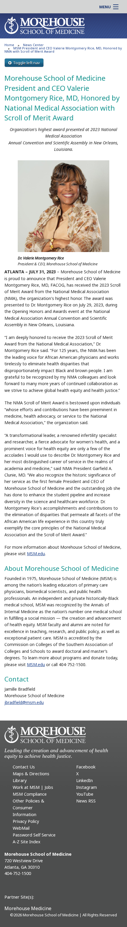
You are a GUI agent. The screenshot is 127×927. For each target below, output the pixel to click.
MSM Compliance (30, 794)
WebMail (21, 828)
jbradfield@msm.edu (24, 702)
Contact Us (24, 767)
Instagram (86, 787)
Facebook (85, 767)
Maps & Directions (31, 773)
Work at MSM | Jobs (33, 787)
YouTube (84, 794)
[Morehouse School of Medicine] (44, 25)
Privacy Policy (26, 821)
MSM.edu (36, 553)
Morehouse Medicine (27, 908)
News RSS (86, 801)
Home (9, 45)
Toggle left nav (26, 62)
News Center (33, 45)
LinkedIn (84, 780)
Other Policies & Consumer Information (28, 807)
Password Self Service (34, 835)
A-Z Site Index (26, 841)
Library (20, 780)
